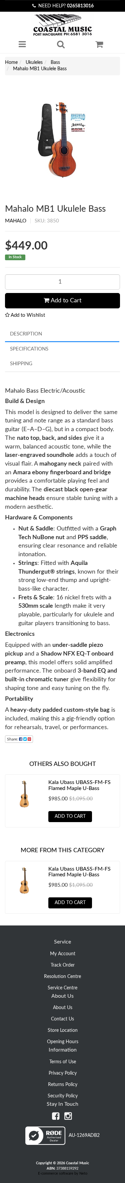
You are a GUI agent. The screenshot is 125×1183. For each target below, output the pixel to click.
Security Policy (63, 1096)
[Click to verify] (62, 1143)
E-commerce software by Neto (62, 1173)
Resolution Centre (62, 976)
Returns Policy (62, 1084)
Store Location (63, 1030)
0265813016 (80, 6)
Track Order (63, 965)
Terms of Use (62, 1062)
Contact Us (62, 1019)
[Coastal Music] (62, 24)
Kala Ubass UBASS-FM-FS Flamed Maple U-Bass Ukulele (79, 788)
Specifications (29, 349)
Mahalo (15, 220)
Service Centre (62, 988)
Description (26, 333)
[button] (25, 315)
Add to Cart (65, 301)
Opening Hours (62, 1042)
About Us (62, 1007)
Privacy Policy (63, 1073)
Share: (13, 739)
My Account (62, 954)
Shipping (21, 363)
